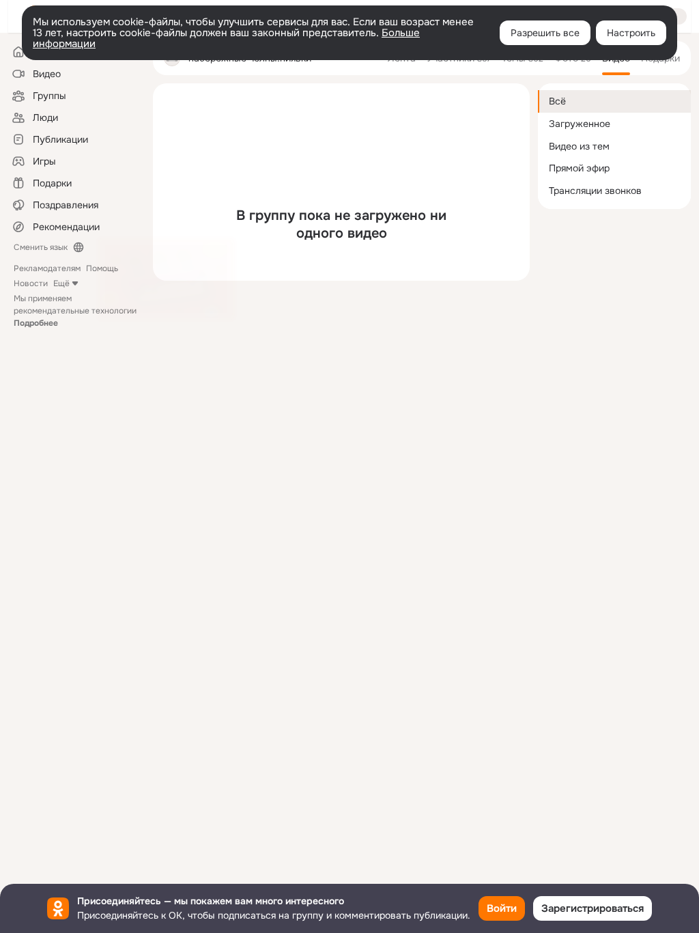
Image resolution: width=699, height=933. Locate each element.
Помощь (102, 268)
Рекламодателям (47, 268)
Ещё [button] (61, 283)
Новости (31, 283)
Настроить (631, 33)
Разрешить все (545, 33)
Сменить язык (41, 247)
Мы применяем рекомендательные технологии (75, 311)
